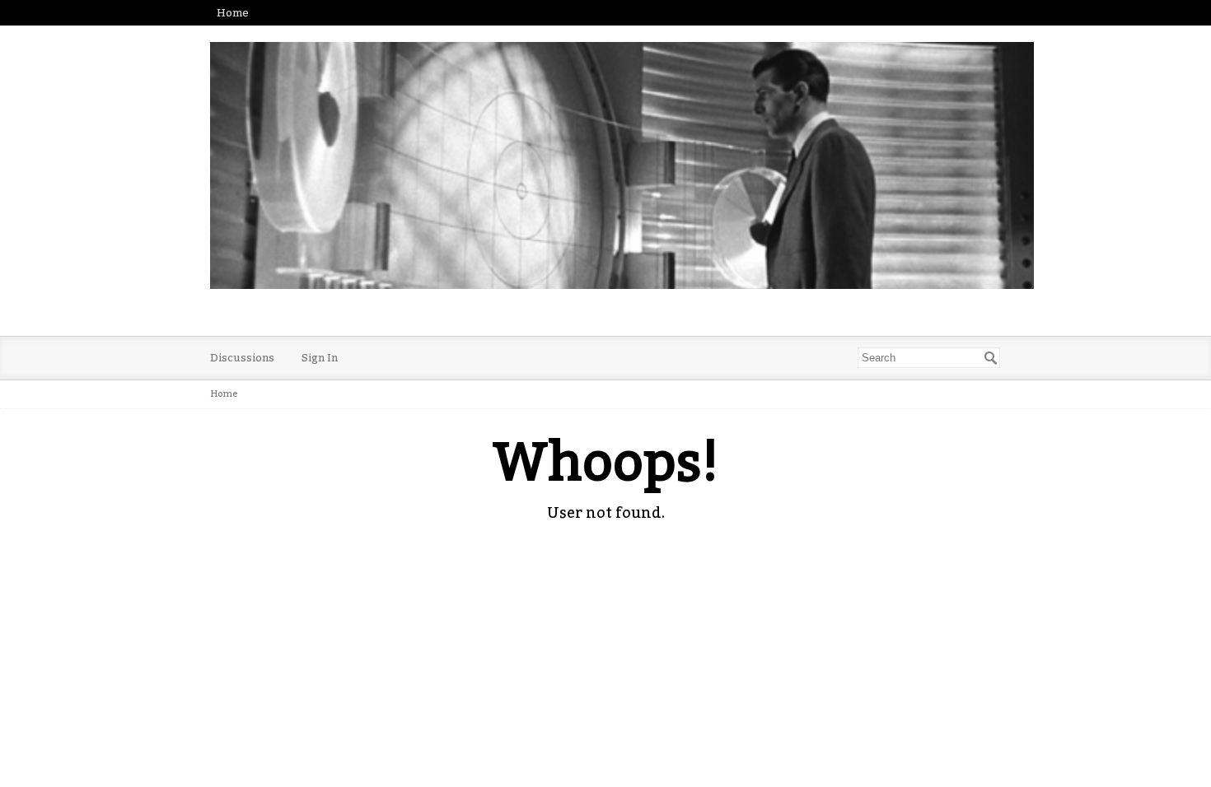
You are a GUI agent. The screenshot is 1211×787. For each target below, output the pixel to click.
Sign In (320, 358)
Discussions (242, 358)
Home (233, 13)
